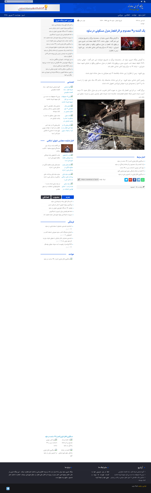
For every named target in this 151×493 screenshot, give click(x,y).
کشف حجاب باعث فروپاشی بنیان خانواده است (59, 41)
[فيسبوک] (134, 180)
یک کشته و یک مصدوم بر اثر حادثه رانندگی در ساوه (129, 164)
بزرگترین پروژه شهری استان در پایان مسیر (60, 28)
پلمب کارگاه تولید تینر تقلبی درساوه (62, 66)
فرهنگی (71, 221)
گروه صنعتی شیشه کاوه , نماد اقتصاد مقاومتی (131, 472)
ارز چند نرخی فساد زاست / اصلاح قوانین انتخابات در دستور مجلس (51, 186)
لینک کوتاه (102, 179)
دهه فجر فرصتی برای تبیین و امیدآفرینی (61, 34)
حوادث (134, 15)
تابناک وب (135, 486)
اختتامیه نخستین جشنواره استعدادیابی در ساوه (58, 226)
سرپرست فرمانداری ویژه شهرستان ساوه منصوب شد (58, 38)
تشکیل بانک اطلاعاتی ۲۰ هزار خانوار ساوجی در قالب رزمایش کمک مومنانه (51, 109)
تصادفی (46, 197)
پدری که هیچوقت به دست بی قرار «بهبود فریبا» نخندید (129, 475)
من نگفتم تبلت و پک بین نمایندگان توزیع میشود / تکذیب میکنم (51, 148)
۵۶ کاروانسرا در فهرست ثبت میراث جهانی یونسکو (58, 244)
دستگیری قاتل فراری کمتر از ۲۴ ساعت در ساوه (130, 161)
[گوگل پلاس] (130, 180)
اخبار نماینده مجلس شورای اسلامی (60, 140)
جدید (68, 197)
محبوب (56, 197)
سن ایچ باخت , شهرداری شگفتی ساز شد (61, 59)
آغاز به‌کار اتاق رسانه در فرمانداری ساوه (62, 25)
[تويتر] (126, 180)
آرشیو (140, 467)
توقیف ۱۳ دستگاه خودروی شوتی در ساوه (60, 31)
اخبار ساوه (141, 15)
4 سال (68, 229)
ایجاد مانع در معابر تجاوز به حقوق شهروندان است (58, 47)
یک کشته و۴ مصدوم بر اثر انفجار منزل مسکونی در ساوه (116, 30)
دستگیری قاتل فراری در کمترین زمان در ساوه (131, 174)
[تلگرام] (141, 1)
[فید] (145, 1)
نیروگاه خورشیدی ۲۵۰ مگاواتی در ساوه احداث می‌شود (57, 63)
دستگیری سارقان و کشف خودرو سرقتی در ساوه (59, 69)
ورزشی (120, 15)
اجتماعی (70, 82)
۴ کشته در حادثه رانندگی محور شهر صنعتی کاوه (131, 171)
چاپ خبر (82, 20)
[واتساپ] (143, 180)
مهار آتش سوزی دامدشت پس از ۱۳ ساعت (132, 168)
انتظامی (127, 15)
